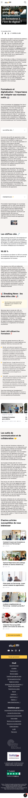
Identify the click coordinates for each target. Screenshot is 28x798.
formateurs (17, 104)
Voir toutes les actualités (14, 635)
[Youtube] (8, 650)
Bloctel (14, 691)
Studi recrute (13, 671)
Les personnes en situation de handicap (14, 710)
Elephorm (13, 699)
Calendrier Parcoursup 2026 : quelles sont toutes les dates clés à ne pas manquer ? (13, 626)
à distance (18, 48)
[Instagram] (16, 650)
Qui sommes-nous (14, 665)
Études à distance (14, 726)
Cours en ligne (14, 718)
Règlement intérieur (14, 681)
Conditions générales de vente (14, 676)
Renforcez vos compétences (14, 721)
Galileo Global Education (13, 702)
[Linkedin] (12, 650)
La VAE (14, 729)
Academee (13, 694)
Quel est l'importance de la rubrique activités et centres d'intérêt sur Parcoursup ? (14, 564)
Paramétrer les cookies (14, 689)
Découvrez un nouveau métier (14, 723)
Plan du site (14, 732)
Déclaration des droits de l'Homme (13, 684)
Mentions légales (14, 673)
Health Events (13, 697)
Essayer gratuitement (14, 657)
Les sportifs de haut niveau (14, 713)
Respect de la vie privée (14, 686)
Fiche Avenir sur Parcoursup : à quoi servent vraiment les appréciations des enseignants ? (14, 585)
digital (12, 138)
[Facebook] (19, 650)
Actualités (14, 668)
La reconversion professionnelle (14, 715)
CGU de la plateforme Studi (14, 679)
